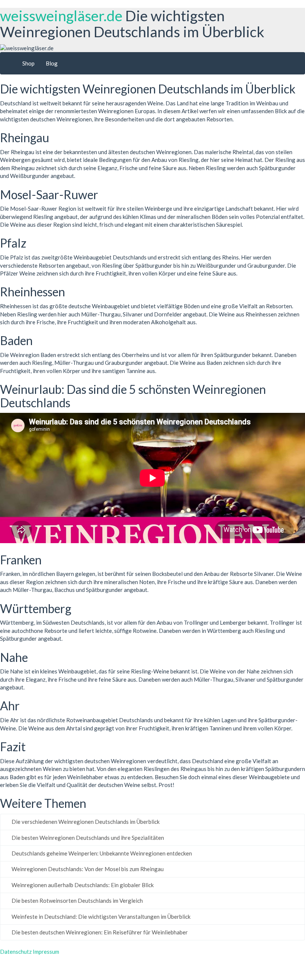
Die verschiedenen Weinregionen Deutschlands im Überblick (85, 821)
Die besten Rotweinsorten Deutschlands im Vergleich (76, 900)
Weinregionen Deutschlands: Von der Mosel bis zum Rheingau (87, 869)
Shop (28, 63)
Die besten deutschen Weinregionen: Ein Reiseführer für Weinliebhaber (99, 932)
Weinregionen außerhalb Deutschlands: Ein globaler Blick (82, 885)
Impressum (46, 951)
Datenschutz (16, 951)
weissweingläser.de (61, 15)
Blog (52, 63)
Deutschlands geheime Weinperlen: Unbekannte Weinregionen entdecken (101, 853)
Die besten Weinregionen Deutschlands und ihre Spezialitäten (87, 837)
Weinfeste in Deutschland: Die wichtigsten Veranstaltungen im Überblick (100, 916)
